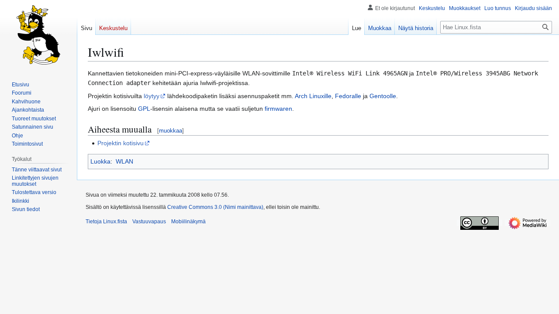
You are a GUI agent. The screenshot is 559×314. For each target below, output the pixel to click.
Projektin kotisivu (120, 143)
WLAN (124, 161)
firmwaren (278, 108)
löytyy (151, 95)
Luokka (100, 161)
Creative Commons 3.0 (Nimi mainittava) (215, 207)
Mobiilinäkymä (188, 221)
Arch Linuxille (313, 95)
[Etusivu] (38, 35)
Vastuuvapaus (149, 221)
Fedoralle (348, 95)
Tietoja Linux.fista (106, 221)
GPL (144, 108)
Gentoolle (382, 95)
